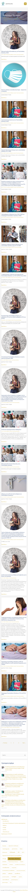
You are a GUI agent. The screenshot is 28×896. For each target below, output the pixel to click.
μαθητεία (10, 873)
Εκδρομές (12, 852)
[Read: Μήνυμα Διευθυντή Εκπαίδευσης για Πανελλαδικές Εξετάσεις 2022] (14, 36)
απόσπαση (4, 864)
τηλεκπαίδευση (5, 879)
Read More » (4, 59)
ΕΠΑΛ (21, 848)
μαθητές (4, 873)
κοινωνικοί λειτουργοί (21, 870)
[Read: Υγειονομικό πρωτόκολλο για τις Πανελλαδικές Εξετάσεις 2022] (14, 109)
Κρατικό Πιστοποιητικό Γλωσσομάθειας (12, 855)
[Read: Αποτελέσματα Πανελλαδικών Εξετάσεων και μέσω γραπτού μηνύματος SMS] (14, 342)
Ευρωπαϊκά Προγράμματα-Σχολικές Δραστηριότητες (14, 823)
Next (24, 742)
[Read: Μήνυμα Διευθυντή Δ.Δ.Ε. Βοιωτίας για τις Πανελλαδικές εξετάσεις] (14, 453)
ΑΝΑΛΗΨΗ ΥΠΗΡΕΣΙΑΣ (13, 845)
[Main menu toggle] (25, 3)
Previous (4, 742)
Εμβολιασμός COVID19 (6, 833)
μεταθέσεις (17, 873)
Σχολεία (14, 54)
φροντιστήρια (5, 882)
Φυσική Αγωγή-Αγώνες (13, 861)
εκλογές (11, 864)
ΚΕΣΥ (23, 852)
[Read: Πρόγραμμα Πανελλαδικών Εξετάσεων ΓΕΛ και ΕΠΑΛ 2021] (14, 682)
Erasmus (4, 845)
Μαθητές (12, 54)
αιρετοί (21, 861)
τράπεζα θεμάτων (14, 879)
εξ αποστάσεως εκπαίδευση (8, 870)
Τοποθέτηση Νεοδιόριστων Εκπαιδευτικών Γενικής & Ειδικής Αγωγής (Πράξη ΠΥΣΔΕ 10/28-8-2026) (15, 768)
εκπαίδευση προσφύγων (20, 864)
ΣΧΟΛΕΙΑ (4, 861)
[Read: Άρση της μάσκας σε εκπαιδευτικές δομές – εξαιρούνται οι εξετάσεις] (14, 75)
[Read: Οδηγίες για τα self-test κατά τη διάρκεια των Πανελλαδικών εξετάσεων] (14, 483)
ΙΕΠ (19, 852)
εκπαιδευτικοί (6, 867)
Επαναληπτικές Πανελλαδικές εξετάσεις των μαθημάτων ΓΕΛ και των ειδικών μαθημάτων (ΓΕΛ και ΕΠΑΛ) (13, 317)
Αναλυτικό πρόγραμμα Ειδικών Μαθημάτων (11, 429)
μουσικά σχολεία (5, 876)
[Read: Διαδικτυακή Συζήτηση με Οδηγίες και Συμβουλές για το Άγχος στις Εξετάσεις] (14, 560)
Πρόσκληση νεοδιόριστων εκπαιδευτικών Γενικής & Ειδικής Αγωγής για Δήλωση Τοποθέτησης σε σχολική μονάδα (14, 785)
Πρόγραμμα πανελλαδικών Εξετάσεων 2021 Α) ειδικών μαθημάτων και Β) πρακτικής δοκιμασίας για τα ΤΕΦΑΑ (13, 663)
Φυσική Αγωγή (6, 831)
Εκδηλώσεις (4, 852)
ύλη (10, 882)
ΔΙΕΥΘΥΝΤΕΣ (15, 848)
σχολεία (20, 876)
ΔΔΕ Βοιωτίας (9, 3)
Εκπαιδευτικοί (8, 54)
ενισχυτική (14, 867)
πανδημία (13, 876)
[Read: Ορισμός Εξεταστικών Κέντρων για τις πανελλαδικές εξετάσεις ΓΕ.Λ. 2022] (14, 139)
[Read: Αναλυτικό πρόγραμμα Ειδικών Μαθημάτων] (14, 418)
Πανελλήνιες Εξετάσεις (20, 54)
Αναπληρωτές (6, 849)
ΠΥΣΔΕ (4, 827)
